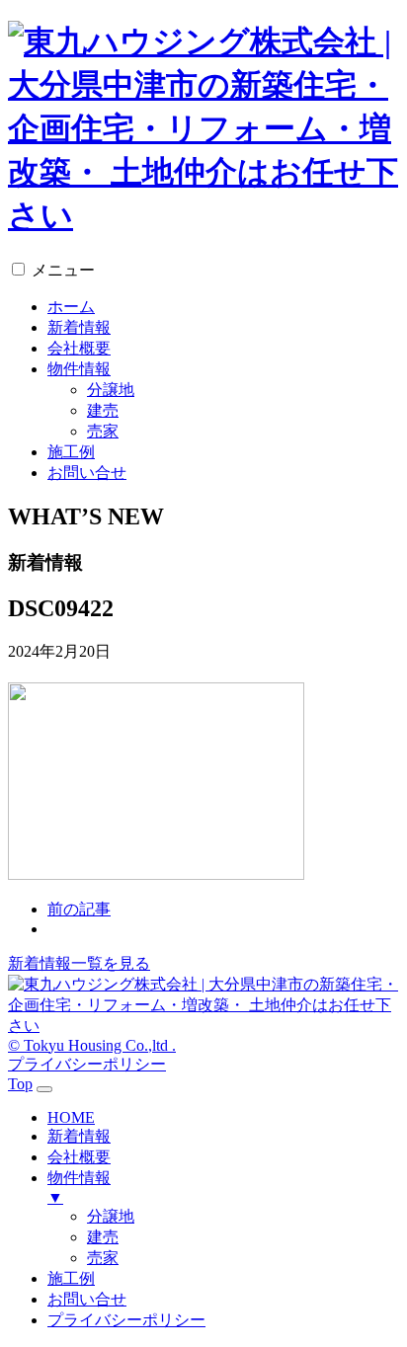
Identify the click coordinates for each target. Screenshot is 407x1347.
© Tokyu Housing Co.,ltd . (92, 1045)
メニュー (63, 270)
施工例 (71, 451)
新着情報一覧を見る (79, 963)
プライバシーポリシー (87, 1064)
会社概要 (79, 348)
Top (20, 1083)
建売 (103, 410)
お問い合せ (86, 472)
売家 (103, 431)
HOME (71, 1117)
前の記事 (79, 909)
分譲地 (110, 389)
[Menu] (44, 1089)
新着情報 (79, 327)
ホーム (71, 306)
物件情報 (79, 368)
